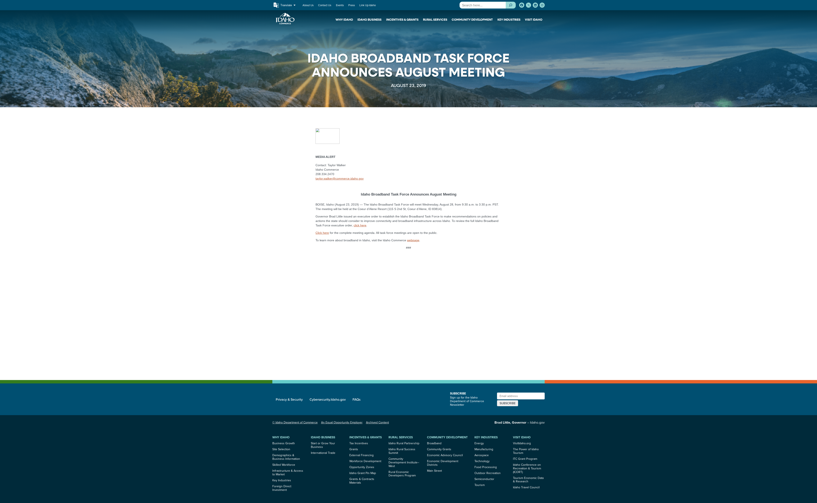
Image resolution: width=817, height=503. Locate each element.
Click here (322, 232)
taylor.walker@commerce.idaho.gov (340, 178)
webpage (413, 240)
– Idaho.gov (519, 422)
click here (360, 225)
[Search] (511, 5)
